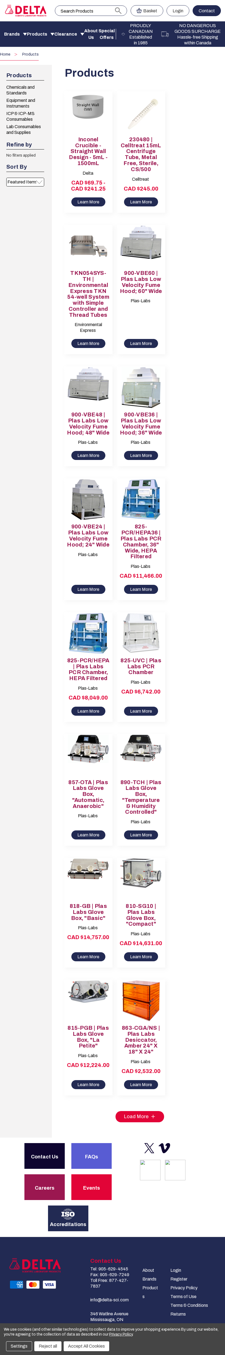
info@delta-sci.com (109, 1300)
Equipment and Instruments (20, 103)
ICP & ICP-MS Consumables (20, 116)
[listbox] (25, 182)
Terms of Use (183, 1296)
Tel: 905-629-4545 (109, 1269)
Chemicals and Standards (20, 90)
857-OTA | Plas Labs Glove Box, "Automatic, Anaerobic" (88, 794)
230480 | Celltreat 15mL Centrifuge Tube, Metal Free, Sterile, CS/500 (141, 154)
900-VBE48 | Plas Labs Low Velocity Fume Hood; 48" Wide (88, 423)
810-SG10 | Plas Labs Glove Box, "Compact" (141, 915)
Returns (178, 1314)
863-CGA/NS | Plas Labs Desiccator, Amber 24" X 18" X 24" (141, 1040)
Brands (12, 34)
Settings (19, 1346)
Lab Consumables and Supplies (23, 129)
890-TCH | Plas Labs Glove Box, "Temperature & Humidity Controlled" (141, 797)
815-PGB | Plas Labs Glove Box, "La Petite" (88, 1037)
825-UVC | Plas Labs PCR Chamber (140, 666)
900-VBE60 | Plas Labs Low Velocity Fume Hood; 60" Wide (141, 282)
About (148, 1270)
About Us (91, 34)
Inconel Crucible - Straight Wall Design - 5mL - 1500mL (88, 151)
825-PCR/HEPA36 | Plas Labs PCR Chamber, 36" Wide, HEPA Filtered (140, 541)
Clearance (65, 34)
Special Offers (107, 34)
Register (178, 1279)
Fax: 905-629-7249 (109, 1274)
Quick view (83, 108)
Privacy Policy (184, 1287)
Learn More (88, 202)
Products (37, 34)
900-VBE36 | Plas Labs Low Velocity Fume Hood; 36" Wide (141, 423)
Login (178, 10)
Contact (207, 10)
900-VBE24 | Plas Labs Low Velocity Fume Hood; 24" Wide (88, 535)
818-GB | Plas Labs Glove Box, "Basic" (88, 912)
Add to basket (141, 117)
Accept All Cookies (86, 1346)
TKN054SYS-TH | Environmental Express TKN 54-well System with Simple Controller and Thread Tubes (88, 294)
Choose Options (88, 117)
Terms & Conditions (189, 1305)
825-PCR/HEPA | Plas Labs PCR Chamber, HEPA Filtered (88, 669)
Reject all (48, 1346)
